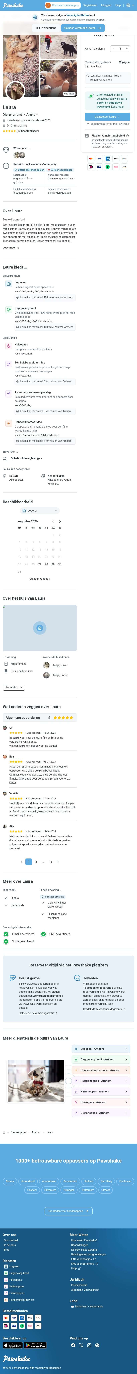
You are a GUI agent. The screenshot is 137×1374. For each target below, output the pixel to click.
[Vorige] (21, 861)
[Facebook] (73, 1345)
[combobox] (40, 510)
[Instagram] (89, 1345)
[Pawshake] (13, 5)
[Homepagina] (4, 1132)
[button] (107, 100)
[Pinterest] (97, 1345)
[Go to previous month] (53, 521)
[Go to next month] (59, 521)
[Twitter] (81, 1345)
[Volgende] (58, 861)
